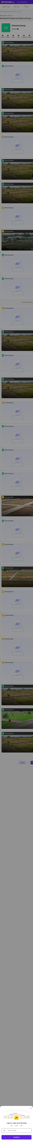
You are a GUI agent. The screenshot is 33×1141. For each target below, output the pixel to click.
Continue (16, 1137)
